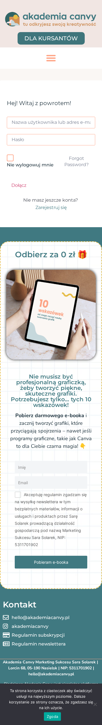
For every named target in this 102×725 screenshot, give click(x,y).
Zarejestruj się (51, 207)
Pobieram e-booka (51, 562)
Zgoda (52, 716)
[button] (51, 58)
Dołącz (18, 185)
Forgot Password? (76, 161)
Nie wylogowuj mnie (30, 165)
